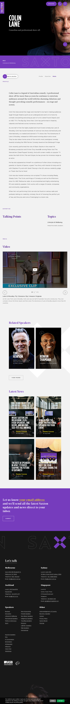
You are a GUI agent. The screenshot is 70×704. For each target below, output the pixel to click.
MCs (4, 60)
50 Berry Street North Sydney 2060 (51, 574)
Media (54, 76)
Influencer (8, 646)
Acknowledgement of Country (48, 611)
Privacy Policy (43, 618)
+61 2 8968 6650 (52, 576)
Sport (6, 623)
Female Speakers (26, 613)
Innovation (8, 613)
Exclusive (23, 623)
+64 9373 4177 (16, 594)
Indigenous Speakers (27, 618)
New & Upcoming (26, 611)
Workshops (8, 651)
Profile (41, 76)
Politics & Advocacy (10, 620)
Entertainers (8, 641)
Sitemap (42, 623)
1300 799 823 (15, 576)
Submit (8, 518)
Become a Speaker (45, 613)
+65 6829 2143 (51, 598)
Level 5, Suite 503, (46, 572)
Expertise (48, 76)
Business (7, 611)
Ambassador (8, 644)
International (24, 630)
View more (16, 377)
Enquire (51, 3)
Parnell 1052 (8, 591)
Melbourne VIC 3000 (11, 574)
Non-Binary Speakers (27, 616)
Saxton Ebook (43, 620)
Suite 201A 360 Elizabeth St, (13, 572)
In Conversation (9, 639)
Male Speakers (25, 628)
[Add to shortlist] (5, 76)
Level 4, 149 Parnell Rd (11, 589)
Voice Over (8, 648)
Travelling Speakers (26, 620)
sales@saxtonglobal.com (51, 601)
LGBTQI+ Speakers (26, 625)
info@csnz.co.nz (13, 596)
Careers (42, 616)
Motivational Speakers (11, 618)
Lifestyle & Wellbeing (9, 63)
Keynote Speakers (10, 634)
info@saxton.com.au (14, 579)
